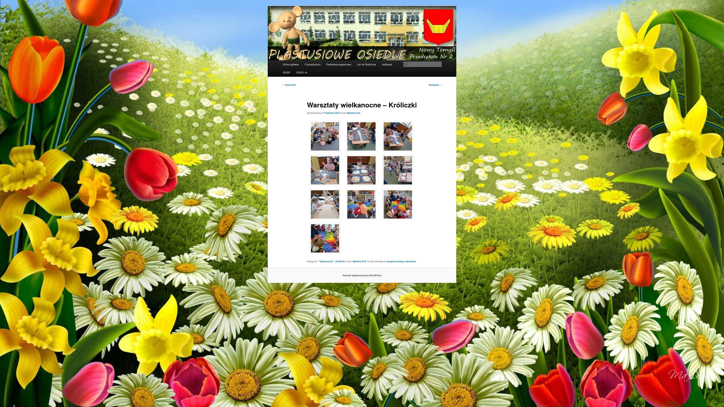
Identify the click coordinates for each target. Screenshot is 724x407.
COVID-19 (301, 72)
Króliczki (340, 261)
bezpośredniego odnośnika (401, 261)
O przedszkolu (313, 64)
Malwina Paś (353, 113)
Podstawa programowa (338, 64)
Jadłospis (387, 64)
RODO (286, 72)
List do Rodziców (366, 64)
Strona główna (291, 64)
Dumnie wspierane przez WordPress (362, 275)
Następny (435, 84)
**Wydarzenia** (326, 261)
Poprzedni (289, 84)
